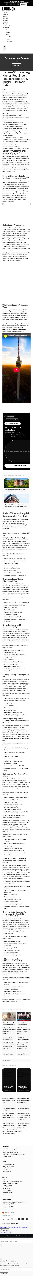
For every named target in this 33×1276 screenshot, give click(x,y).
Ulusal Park (10, 1131)
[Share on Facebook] (4, 1135)
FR (10, 1235)
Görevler (4, 1129)
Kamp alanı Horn (23, 575)
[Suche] (4, 49)
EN (7, 1235)
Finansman (26, 1128)
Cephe (12, 1128)
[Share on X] (4, 1137)
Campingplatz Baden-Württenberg (17, 999)
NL (16, 1235)
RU (22, 1235)
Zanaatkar (15, 1131)
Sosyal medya (19, 1129)
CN (28, 1235)
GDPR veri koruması (8, 1166)
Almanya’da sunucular (8, 1164)
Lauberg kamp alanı (20, 690)
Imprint (17, 1223)
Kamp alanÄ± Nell (23, 812)
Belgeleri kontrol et (8, 1156)
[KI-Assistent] (4, 44)
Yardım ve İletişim (7, 1192)
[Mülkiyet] (9, 11)
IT (19, 1235)
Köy (14, 1129)
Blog (4, 1194)
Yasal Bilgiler (6, 1187)
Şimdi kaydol (4, 1273)
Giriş (4, 1179)
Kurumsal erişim (7, 1171)
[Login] (4, 46)
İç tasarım (10, 1129)
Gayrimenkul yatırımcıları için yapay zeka (13, 1154)
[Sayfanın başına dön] (0, 1225)
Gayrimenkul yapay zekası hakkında (12, 1181)
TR (25, 1235)
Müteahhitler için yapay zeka (10, 1149)
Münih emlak (18, 242)
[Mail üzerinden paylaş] (4, 1142)
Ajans (5, 89)
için (7, 527)
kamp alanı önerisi (19, 527)
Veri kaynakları (7, 1168)
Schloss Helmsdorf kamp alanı (15, 878)
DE (4, 1235)
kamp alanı (21, 973)
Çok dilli (16, 1128)
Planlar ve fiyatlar (7, 1185)
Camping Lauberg (23, 715)
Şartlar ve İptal (7, 1190)
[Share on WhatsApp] (4, 1140)
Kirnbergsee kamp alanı (17, 595)
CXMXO (12, 1223)
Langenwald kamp (7, 642)
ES (13, 1235)
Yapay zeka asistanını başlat (10, 1183)
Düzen (20, 1128)
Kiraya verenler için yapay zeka (11, 1152)
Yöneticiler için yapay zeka (10, 1150)
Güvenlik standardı (8, 1169)
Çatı (9, 1128)
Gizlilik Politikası (7, 1189)
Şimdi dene (16, 65)
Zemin (20, 1131)
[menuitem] (17, 13)
